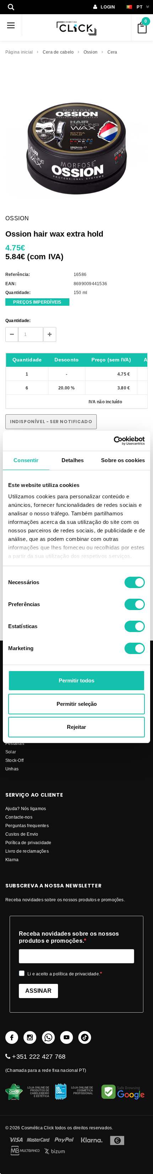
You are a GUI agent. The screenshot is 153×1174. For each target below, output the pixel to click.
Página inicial (19, 52)
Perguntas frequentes (27, 825)
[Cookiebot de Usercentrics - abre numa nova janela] (114, 440)
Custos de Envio (21, 834)
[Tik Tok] (84, 1037)
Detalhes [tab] (73, 460)
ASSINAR (38, 991)
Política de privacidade (28, 842)
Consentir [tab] (26, 460)
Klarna (12, 859)
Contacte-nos (18, 817)
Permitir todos (76, 680)
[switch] (135, 604)
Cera (112, 52)
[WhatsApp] (48, 1037)
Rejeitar (76, 727)
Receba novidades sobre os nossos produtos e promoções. (69, 937)
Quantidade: (18, 320)
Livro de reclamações (27, 851)
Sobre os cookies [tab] (123, 460)
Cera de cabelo (58, 52)
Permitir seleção (77, 704)
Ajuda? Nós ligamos (25, 808)
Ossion (90, 52)
